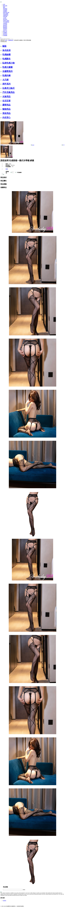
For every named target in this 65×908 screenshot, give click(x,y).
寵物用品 (5, 27)
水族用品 (5, 23)
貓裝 (4, 7)
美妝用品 (5, 28)
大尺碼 (4, 17)
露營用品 (5, 25)
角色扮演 (5, 8)
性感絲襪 (5, 9)
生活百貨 (5, 24)
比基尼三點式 (6, 20)
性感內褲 (5, 16)
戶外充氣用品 (6, 21)
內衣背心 (5, 30)
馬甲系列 (5, 19)
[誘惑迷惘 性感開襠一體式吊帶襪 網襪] (12, 144)
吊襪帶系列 (5, 15)
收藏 (7, 169)
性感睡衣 (5, 11)
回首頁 (4, 900)
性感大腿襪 (5, 13)
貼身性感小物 (6, 12)
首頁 (6, 40)
